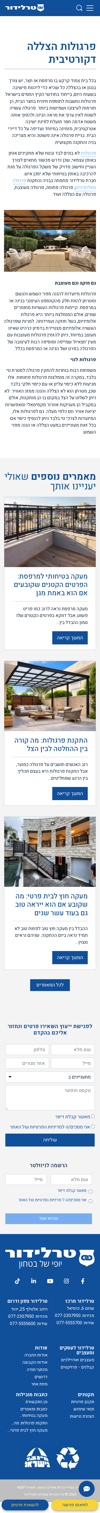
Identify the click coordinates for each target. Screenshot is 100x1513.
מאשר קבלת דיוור (72, 1116)
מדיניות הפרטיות (46, 1127)
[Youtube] (50, 1281)
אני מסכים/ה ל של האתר (50, 1127)
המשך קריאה (70, 637)
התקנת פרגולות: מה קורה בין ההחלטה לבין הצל (28, 1423)
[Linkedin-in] (33, 1281)
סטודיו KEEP (26, 1487)
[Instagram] (66, 1281)
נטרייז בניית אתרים (60, 1487)
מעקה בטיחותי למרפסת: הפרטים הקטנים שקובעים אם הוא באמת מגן (28, 1415)
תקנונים (86, 1394)
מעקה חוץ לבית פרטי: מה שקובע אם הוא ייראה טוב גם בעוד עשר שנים (26, 1430)
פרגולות (88, 153)
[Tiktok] (17, 1281)
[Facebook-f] (83, 1281)
